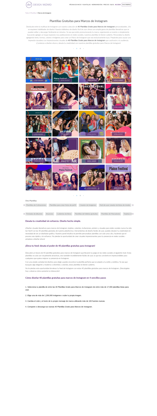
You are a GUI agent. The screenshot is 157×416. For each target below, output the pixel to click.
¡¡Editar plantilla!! (38, 80)
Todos (27, 13)
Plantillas (33, 13)
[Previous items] (24, 205)
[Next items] (133, 205)
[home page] (38, 4)
